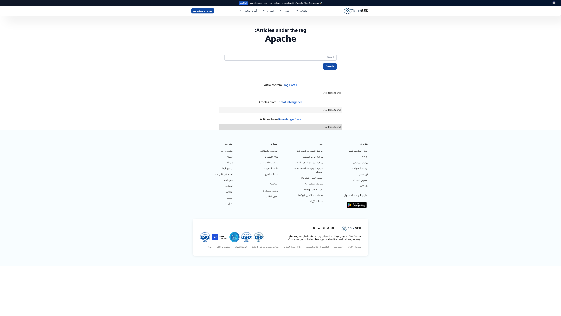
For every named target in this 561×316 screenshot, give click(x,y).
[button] (301, 11)
